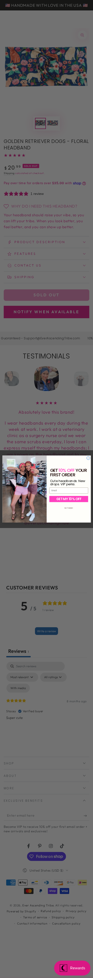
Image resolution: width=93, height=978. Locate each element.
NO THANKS (68, 508)
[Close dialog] (88, 458)
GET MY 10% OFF (68, 498)
